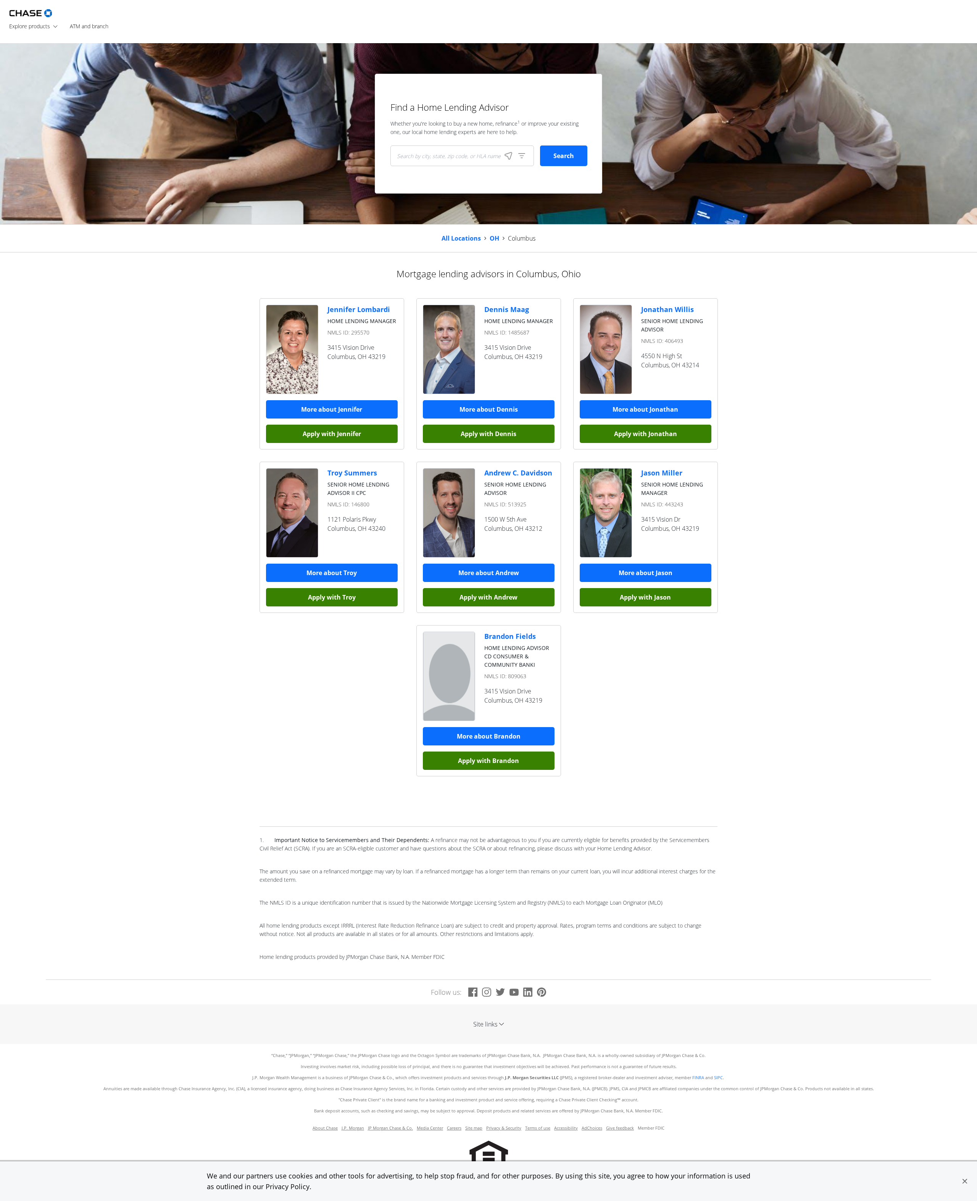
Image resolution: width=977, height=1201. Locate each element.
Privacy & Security (503, 1128)
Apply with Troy (332, 597)
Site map (473, 1128)
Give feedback (620, 1128)
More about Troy (331, 573)
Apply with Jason (645, 597)
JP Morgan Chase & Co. (390, 1128)
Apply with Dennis (488, 434)
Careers (454, 1128)
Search (563, 156)
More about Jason (645, 573)
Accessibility (566, 1128)
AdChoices (592, 1128)
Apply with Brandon (488, 760)
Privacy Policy (288, 1186)
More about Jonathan (645, 409)
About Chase (325, 1128)
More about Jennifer (331, 409)
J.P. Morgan (353, 1128)
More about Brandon (489, 736)
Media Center (430, 1128)
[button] (965, 1181)
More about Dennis (488, 409)
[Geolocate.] (508, 156)
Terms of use (537, 1128)
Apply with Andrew (488, 597)
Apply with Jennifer (332, 434)
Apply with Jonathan (645, 434)
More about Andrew (488, 573)
